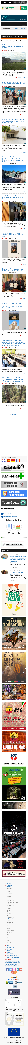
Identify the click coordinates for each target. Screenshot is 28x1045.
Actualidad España (11, 930)
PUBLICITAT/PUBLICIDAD (13, 957)
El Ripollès (9, 888)
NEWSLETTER (10, 954)
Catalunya (9, 890)
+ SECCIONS (10, 919)
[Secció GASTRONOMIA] (10, 527)
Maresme (9, 913)
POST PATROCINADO (12, 955)
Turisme (8, 891)
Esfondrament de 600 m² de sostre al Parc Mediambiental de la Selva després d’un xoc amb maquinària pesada (13, 159)
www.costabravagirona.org (12, 961)
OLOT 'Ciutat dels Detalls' (12, 902)
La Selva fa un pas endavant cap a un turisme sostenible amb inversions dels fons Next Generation (13, 197)
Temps (8, 939)
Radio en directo (7, 513)
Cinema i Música (10, 905)
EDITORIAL (9, 885)
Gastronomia (10, 943)
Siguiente (14, 414)
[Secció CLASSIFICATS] (18, 527)
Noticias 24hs (10, 935)
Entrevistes (9, 932)
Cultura (8, 927)
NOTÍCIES (9, 886)
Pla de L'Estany (10, 899)
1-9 (7, 1000)
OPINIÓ (8, 945)
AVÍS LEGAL (9, 949)
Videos (8, 940)
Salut (8, 925)
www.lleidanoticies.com (11, 964)
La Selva (9, 903)
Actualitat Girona (10, 907)
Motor (8, 937)
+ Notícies (9, 920)
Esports (8, 923)
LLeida (8, 911)
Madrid (8, 915)
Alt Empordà (9, 893)
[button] (3, 537)
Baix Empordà (10, 895)
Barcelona (9, 908)
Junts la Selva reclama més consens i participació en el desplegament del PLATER (13, 46)
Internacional (10, 922)
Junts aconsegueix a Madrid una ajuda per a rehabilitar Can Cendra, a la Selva (14, 83)
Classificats (9, 942)
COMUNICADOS (10, 947)
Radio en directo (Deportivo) (10, 516)
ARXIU (8, 951)
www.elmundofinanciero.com (12, 962)
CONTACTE (9, 952)
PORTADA (9, 883)
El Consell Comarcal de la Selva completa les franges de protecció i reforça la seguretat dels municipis (13, 379)
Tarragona (9, 910)
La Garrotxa (9, 896)
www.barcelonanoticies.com (12, 965)
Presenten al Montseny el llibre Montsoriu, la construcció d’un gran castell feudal (12, 234)
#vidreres (19, 77)
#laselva (24, 77)
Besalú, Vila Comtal (11, 900)
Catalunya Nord (10, 917)
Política (8, 928)
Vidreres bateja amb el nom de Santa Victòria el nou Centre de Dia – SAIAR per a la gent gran (13, 121)
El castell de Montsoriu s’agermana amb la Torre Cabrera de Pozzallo (12, 269)
